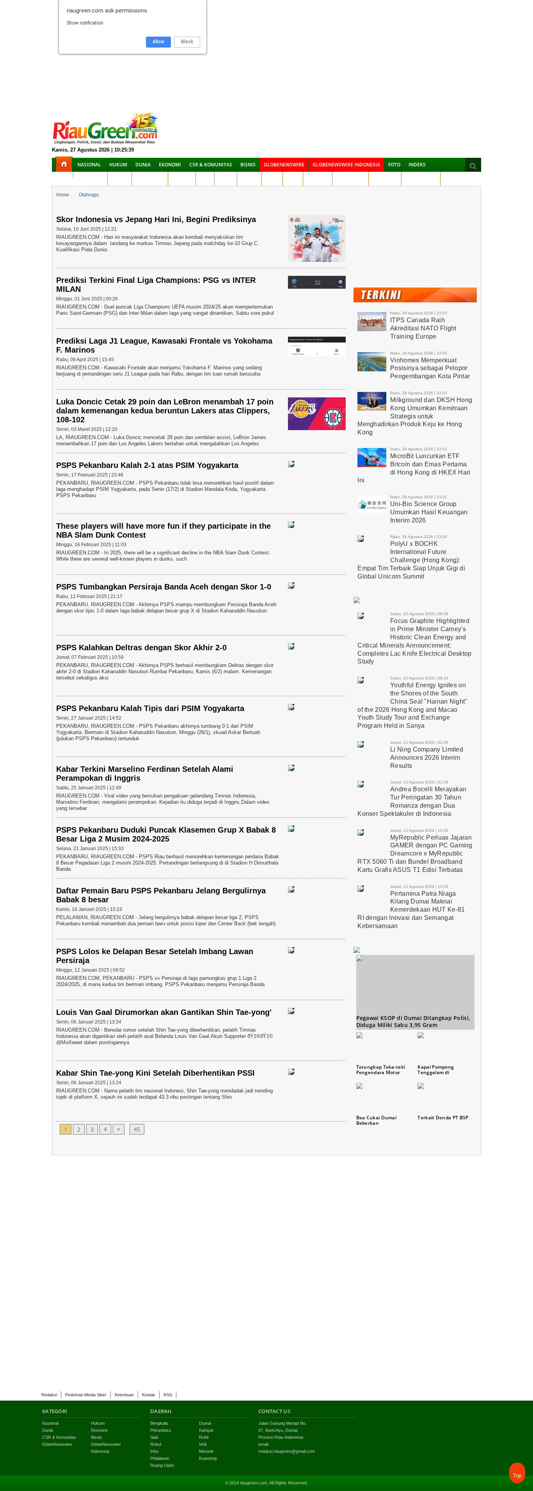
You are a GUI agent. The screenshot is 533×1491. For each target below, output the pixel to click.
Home (62, 195)
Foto (394, 164)
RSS (167, 1394)
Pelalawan (350, 178)
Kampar (182, 178)
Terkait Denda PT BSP (443, 1117)
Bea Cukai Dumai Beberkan (376, 1120)
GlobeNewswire (284, 164)
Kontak (148, 1394)
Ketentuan (124, 1394)
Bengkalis (90, 178)
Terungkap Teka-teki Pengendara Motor (380, 1070)
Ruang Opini (420, 178)
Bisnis (248, 164)
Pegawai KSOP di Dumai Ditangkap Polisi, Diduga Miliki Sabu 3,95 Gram (413, 1021)
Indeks (417, 164)
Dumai (120, 178)
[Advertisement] (266, 54)
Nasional (89, 164)
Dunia (143, 164)
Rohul (249, 178)
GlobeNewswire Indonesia (346, 164)
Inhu (293, 178)
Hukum (118, 164)
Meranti (317, 178)
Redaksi (49, 1394)
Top (517, 1476)
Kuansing (385, 178)
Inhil (272, 178)
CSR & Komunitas (210, 164)
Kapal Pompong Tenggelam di (436, 1070)
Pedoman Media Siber (86, 1394)
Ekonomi (170, 164)
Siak (205, 178)
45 (137, 1129)
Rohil (226, 178)
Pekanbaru (150, 178)
